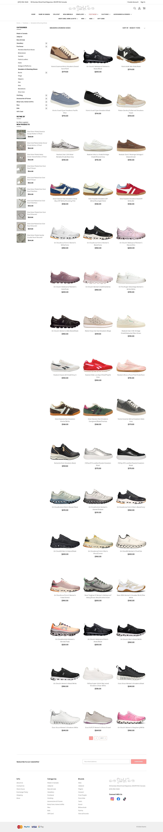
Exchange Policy (22, 792)
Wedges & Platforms (24, 66)
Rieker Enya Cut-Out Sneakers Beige (98, 331)
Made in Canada (44, 14)
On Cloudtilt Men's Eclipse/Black (65, 551)
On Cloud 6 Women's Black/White (65, 683)
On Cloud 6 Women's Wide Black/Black (65, 331)
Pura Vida (81, 798)
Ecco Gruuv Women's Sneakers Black (131, 683)
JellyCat (56, 14)
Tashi (80, 801)
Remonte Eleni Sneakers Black (65, 463)
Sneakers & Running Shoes (27, 69)
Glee (79, 783)
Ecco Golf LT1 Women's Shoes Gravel (98, 727)
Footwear (93, 14)
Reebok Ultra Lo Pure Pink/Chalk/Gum (131, 375)
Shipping (20, 795)
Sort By (125, 28)
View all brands (83, 813)
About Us (20, 783)
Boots (20, 72)
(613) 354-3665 (23, 2)
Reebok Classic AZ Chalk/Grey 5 (65, 375)
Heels (20, 63)
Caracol (81, 792)
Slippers (20, 79)
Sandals (20, 56)
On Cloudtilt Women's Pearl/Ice (131, 551)
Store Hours (21, 789)
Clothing (105, 14)
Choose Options (65, 59)
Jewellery (80, 14)
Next (102, 738)
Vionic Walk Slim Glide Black (131, 66)
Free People (82, 795)
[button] (112, 799)
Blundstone (21, 89)
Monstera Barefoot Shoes (26, 49)
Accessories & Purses (122, 14)
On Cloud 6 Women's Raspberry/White (131, 727)
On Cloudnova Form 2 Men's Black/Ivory (131, 507)
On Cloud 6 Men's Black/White (131, 639)
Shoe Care (21, 92)
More (18, 798)
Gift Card (100, 18)
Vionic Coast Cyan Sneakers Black (98, 110)
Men (83, 18)
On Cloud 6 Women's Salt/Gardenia (98, 287)
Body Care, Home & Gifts (68, 18)
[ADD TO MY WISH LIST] (76, 43)
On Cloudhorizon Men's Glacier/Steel (65, 507)
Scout (80, 804)
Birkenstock (22, 53)
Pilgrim (80, 789)
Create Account (133, 2)
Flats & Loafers (23, 59)
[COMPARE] (76, 40)
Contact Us (20, 786)
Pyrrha (80, 810)
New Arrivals (68, 14)
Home (33, 14)
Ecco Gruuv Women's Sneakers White (65, 727)
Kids (91, 18)
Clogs (20, 76)
